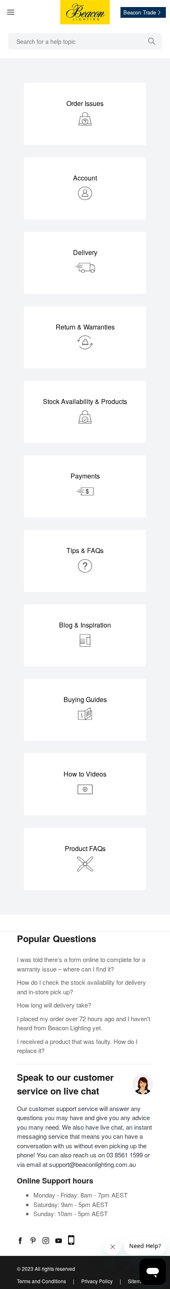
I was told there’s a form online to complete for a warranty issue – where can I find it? (81, 964)
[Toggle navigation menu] (19, 12)
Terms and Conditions (41, 1280)
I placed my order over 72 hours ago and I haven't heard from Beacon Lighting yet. (83, 1023)
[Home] (85, 12)
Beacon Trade (139, 12)
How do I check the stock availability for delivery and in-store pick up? (81, 987)
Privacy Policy (97, 1280)
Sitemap (137, 1280)
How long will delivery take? (54, 1004)
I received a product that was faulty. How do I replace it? (77, 1046)
